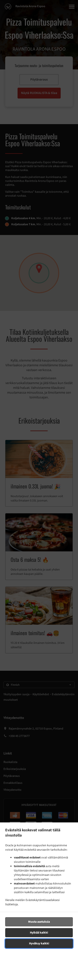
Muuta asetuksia (39, 922)
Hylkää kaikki (39, 932)
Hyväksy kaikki (39, 943)
